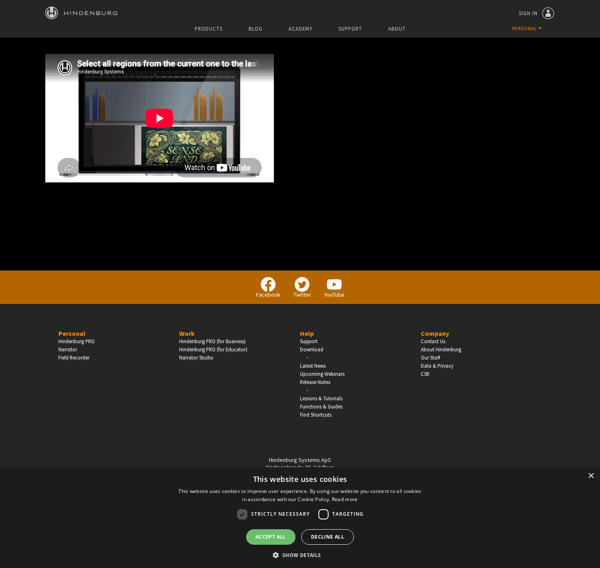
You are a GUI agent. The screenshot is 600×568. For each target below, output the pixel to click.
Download (311, 349)
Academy (300, 28)
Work (187, 333)
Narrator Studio (196, 357)
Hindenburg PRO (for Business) (212, 341)
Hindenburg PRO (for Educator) (213, 349)
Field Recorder (73, 357)
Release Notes (315, 382)
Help (307, 333)
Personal (71, 333)
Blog (255, 28)
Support (350, 28)
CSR (425, 374)
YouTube (334, 294)
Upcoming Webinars (322, 374)
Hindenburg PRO (76, 341)
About (397, 28)
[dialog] (300, 517)
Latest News (313, 365)
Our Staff (430, 357)
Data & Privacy (437, 365)
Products (208, 28)
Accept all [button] (271, 536)
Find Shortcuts (315, 414)
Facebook (268, 294)
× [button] (591, 476)
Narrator (67, 349)
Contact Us (433, 341)
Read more (345, 499)
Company (435, 333)
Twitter (302, 294)
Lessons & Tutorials (321, 398)
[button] (300, 554)
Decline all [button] (327, 536)
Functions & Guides (321, 406)
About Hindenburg (441, 349)
